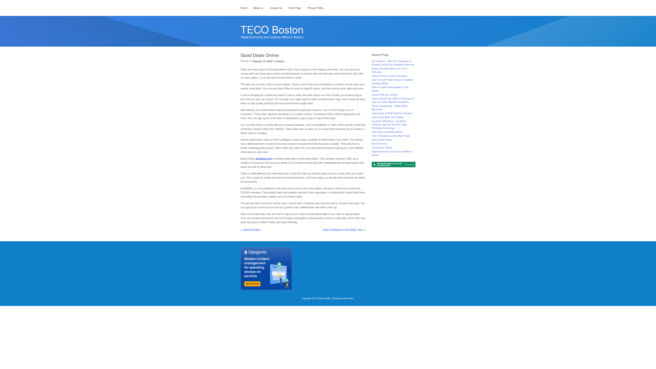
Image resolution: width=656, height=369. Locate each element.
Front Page (295, 8)
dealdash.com (264, 158)
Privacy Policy (316, 8)
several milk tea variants (385, 94)
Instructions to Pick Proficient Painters (392, 113)
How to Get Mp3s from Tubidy (388, 117)
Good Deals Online (382, 139)
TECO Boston (272, 29)
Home (244, 8)
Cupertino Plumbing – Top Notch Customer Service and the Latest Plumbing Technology (389, 124)
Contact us (276, 8)
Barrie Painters (250, 229)
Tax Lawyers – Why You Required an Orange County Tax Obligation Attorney (393, 62)
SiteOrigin (348, 298)
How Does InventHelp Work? (387, 131)
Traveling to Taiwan (382, 147)
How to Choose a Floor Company (389, 75)
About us (258, 8)
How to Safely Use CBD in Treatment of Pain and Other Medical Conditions (393, 100)
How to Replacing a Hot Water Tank (344, 229)
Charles (280, 61)
